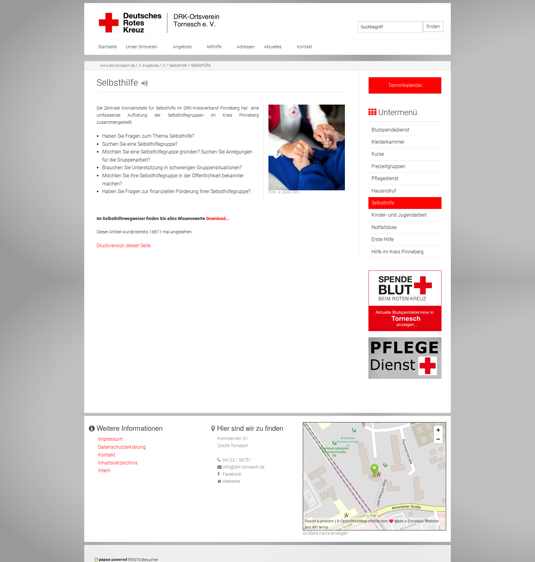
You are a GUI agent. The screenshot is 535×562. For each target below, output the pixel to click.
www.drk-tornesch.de (117, 65)
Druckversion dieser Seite (124, 246)
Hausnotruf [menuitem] (384, 191)
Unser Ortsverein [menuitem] (142, 47)
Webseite (231, 481)
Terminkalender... (405, 85)
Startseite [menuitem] (107, 47)
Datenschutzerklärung (122, 447)
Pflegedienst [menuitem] (385, 178)
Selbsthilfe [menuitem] (383, 203)
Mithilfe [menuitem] (214, 47)
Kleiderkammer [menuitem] (388, 142)
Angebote (148, 65)
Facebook (232, 474)
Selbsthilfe (174, 65)
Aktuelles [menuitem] (272, 47)
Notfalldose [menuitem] (384, 227)
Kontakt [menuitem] (304, 47)
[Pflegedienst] (404, 358)
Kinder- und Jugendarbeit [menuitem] (399, 215)
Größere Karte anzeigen (325, 533)
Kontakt (106, 455)
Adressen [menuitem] (246, 47)
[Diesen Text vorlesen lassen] (144, 82)
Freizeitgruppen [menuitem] (388, 166)
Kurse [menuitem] (378, 154)
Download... (217, 218)
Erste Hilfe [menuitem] (383, 239)
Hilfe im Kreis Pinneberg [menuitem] (398, 252)
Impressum (110, 439)
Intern (104, 470)
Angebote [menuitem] (182, 47)
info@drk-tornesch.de (243, 467)
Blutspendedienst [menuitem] (390, 130)
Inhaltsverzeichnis (117, 463)
